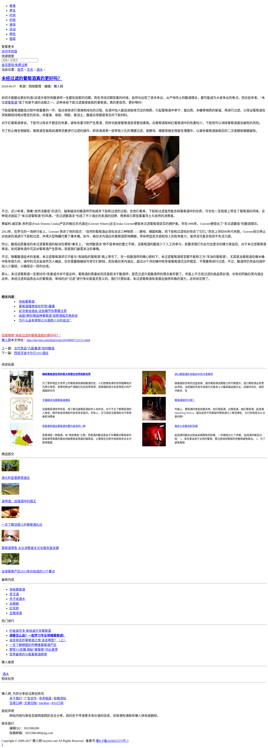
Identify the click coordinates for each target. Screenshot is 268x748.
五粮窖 (14, 603)
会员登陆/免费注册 (14, 65)
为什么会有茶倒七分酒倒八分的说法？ (45, 320)
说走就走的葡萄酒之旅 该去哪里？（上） (38, 640)
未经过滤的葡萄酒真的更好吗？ (32, 78)
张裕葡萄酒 (27, 301)
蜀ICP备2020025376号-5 (112, 740)
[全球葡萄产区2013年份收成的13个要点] (10, 563)
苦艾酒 (14, 594)
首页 (20, 69)
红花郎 (14, 608)
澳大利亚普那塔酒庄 (16, 478)
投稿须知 (60, 698)
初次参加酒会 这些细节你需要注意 (43, 311)
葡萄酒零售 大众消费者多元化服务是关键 (30, 548)
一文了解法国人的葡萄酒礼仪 (22, 524)
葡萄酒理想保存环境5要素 (37, 306)
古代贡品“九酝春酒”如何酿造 (34, 348)
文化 (30, 69)
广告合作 (30, 698)
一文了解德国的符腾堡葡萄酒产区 (33, 645)
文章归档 (30, 703)
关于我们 (15, 698)
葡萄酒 (12, 102)
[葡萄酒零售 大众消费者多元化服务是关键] (10, 540)
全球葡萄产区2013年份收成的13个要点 (28, 571)
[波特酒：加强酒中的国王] (10, 493)
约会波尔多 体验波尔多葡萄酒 (30, 630)
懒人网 (6, 340)
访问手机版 (9, 51)
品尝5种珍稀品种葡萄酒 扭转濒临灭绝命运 (48, 315)
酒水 (39, 69)
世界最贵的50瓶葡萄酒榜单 (28, 654)
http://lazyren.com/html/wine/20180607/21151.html (58, 340)
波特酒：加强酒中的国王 (19, 501)
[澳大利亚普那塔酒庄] (10, 470)
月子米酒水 (17, 599)
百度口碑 (15, 703)
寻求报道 (45, 698)
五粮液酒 (15, 613)
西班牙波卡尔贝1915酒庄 (31, 353)
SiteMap (44, 703)
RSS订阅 (57, 703)
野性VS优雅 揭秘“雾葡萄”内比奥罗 (33, 649)
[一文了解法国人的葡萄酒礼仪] (10, 517)
